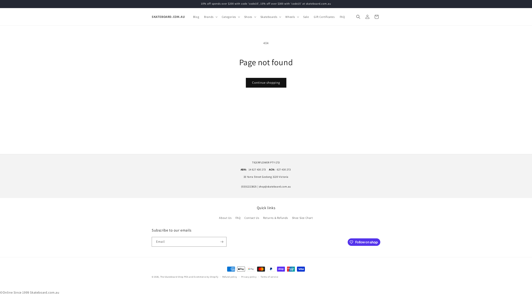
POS (186, 276)
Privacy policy (249, 276)
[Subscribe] (221, 242)
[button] (210, 16)
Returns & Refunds (275, 218)
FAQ (238, 218)
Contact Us (251, 218)
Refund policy (229, 276)
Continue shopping (266, 83)
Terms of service (269, 276)
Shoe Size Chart (302, 218)
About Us (225, 218)
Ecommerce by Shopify (206, 276)
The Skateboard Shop (171, 276)
